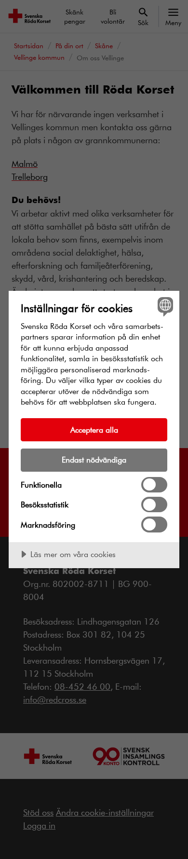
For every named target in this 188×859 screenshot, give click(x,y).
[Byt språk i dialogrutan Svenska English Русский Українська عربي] (164, 306)
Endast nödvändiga (94, 459)
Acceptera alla (94, 429)
